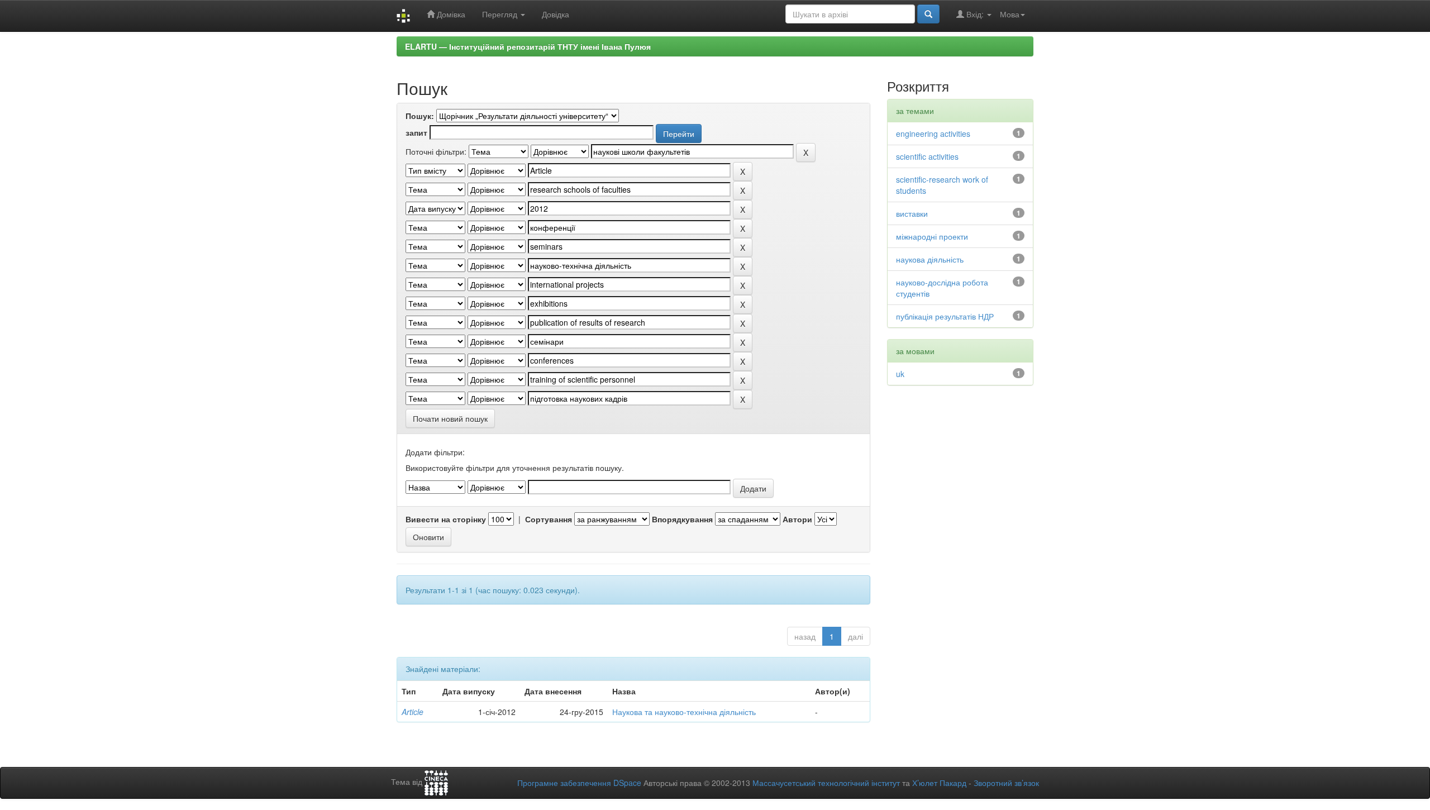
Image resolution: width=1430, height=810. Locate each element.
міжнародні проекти (932, 236)
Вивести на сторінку (446, 519)
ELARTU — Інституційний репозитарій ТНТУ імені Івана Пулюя (528, 46)
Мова (1009, 14)
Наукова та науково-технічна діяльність (684, 711)
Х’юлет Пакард (939, 782)
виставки (912, 213)
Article (412, 711)
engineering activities (933, 133)
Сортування (548, 519)
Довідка (555, 14)
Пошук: (420, 115)
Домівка (450, 14)
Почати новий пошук (450, 418)
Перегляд (500, 14)
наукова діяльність (930, 259)
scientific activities (927, 156)
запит (416, 132)
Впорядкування (682, 519)
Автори (797, 519)
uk (900, 373)
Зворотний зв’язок (1006, 782)
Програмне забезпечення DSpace (579, 782)
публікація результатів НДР (945, 316)
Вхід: (975, 14)
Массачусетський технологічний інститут (826, 782)
